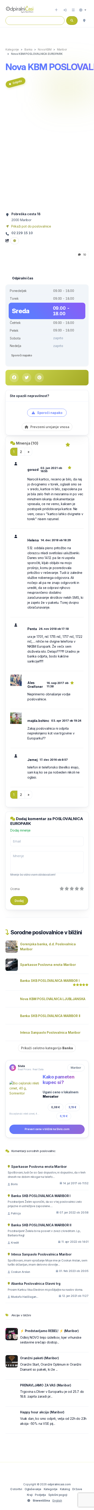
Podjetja (40, 1495)
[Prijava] (65, 10)
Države (77, 1489)
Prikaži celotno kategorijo (47, 1048)
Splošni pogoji (57, 1495)
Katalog (65, 1489)
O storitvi (16, 1489)
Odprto (17, 82)
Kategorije (50, 1489)
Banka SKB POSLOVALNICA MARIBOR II (50, 1016)
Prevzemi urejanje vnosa (49, 427)
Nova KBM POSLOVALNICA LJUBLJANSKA (52, 999)
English (57, 1500)
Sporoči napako (21, 355)
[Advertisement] (47, 152)
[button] (83, 10)
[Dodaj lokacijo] (56, 10)
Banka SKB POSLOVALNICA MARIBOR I (49, 981)
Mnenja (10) (27, 443)
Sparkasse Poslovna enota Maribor (48, 965)
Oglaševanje (33, 1489)
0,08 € (55, 1107)
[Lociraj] (84, 20)
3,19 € (72, 1107)
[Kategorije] (73, 10)
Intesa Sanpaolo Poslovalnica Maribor (50, 1032)
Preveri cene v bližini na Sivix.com (47, 1129)
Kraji (30, 1495)
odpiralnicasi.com (59, 1484)
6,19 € (64, 1116)
